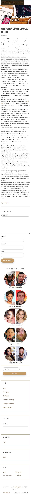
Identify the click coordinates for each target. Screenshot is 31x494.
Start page (6, 396)
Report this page (5, 203)
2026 (4, 442)
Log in (4, 388)
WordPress (18, 475)
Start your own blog (8, 399)
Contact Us (6, 493)
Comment (4, 215)
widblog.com (17, 487)
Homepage (6, 392)
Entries (19, 472)
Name (3, 236)
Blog (4, 457)
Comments (7, 475)
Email (3, 244)
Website (4, 251)
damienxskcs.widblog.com (13, 2)
